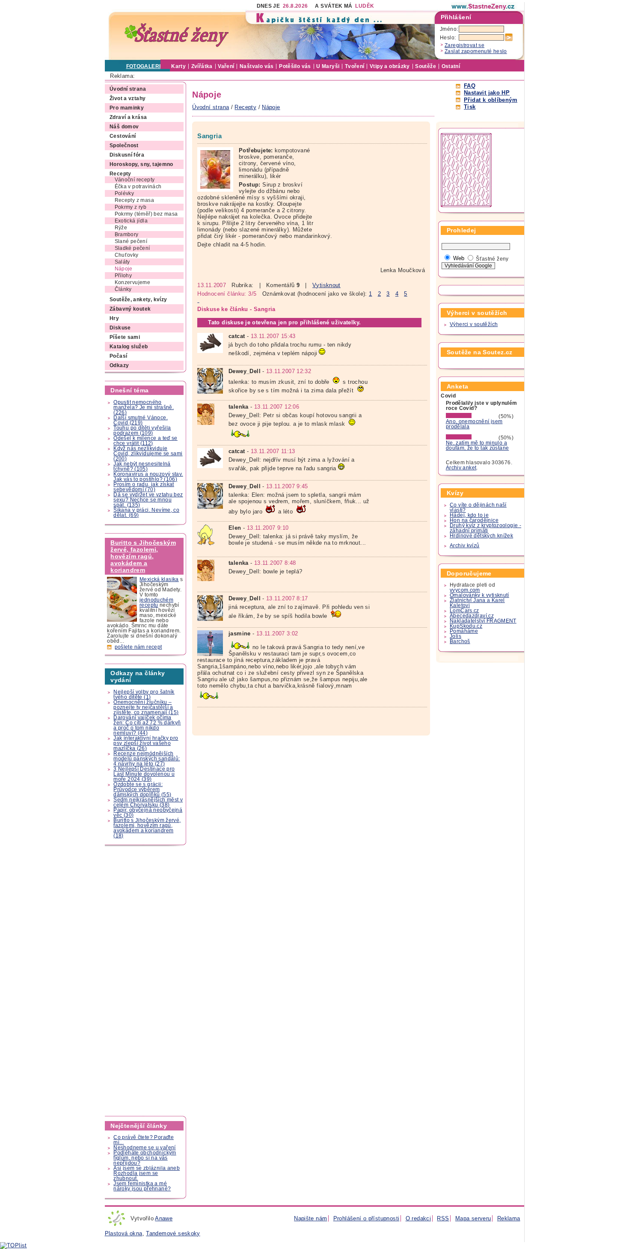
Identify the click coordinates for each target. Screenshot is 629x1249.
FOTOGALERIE (145, 66)
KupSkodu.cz (466, 626)
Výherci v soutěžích (474, 324)
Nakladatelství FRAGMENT (483, 620)
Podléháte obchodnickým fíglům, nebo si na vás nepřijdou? (144, 1158)
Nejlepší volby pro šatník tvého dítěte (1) (144, 694)
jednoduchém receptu (156, 602)
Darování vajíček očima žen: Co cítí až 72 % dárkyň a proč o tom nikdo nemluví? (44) (147, 725)
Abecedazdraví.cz (472, 615)
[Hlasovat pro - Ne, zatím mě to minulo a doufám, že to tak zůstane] (471, 437)
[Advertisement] (146, 980)
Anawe (163, 1218)
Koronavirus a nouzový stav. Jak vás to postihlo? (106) (148, 477)
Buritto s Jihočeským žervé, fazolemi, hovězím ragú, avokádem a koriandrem (143, 556)
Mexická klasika (159, 579)
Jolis (455, 636)
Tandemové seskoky (173, 1233)
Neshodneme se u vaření (144, 1147)
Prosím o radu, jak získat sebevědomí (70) (143, 487)
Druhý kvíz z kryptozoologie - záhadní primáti (485, 528)
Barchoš (460, 641)
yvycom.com (465, 590)
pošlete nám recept (138, 647)
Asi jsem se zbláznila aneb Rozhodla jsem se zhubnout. (146, 1173)
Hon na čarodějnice (474, 520)
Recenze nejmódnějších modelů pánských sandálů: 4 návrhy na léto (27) (146, 758)
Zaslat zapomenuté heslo (476, 51)
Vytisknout (326, 285)
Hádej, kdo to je (469, 515)
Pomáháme (464, 631)
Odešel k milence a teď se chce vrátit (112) (145, 441)
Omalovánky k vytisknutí (479, 595)
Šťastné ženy (492, 258)
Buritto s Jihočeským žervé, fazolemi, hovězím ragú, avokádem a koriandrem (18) (147, 828)
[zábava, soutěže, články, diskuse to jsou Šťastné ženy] (483, 6)
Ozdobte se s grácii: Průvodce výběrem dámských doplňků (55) (142, 789)
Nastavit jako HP (487, 92)
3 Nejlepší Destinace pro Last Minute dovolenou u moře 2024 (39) (144, 774)
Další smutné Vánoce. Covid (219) (140, 420)
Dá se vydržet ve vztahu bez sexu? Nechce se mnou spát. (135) (148, 499)
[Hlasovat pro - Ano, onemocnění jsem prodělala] (471, 416)
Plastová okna (123, 1233)
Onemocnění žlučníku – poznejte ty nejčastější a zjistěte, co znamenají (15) (145, 707)
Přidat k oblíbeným (490, 100)
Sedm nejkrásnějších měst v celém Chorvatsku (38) (148, 802)
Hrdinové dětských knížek (481, 535)
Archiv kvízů (465, 545)
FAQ (469, 86)
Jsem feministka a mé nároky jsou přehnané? (142, 1186)
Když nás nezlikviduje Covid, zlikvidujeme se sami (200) (147, 453)
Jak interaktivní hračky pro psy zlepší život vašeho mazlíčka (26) (145, 743)
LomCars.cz (464, 610)
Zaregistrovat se (464, 45)
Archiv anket (461, 467)
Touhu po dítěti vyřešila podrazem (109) (142, 430)
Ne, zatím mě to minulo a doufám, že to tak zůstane (477, 445)
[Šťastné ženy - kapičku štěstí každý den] (177, 35)
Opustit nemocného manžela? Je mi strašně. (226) (143, 407)
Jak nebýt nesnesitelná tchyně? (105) (141, 466)
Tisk (470, 107)
